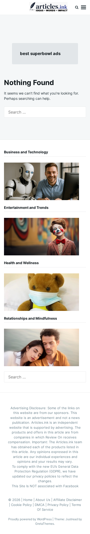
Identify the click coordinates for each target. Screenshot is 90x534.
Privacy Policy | (60, 505)
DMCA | (41, 505)
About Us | (44, 500)
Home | (29, 500)
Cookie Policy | (23, 505)
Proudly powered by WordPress (30, 519)
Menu (83, 7)
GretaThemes (44, 523)
